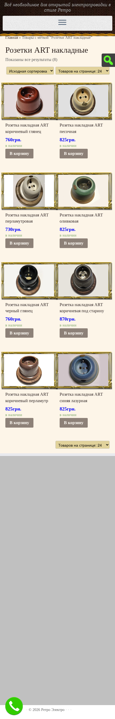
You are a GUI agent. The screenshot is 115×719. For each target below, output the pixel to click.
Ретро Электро (52, 710)
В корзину (19, 153)
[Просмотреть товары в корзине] (94, 22)
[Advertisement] (57, 521)
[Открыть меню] (62, 23)
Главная (11, 38)
